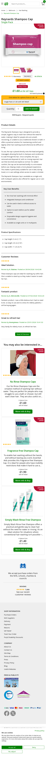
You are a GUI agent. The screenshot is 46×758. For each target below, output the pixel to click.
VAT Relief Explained (36, 93)
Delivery (7, 621)
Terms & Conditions (11, 656)
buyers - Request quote (23, 115)
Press (6, 659)
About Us (7, 647)
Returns (7, 628)
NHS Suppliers (9, 618)
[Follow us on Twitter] (13, 715)
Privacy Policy (9, 663)
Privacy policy (39, 731)
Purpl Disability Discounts (13, 637)
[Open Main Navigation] (2, 3)
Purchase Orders (10, 615)
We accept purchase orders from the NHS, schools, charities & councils (23, 576)
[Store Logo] (6, 4)
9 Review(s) (16, 76)
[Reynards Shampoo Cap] (16, 70)
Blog (5, 666)
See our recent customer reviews (23, 593)
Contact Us (8, 650)
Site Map (7, 653)
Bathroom (12, 10)
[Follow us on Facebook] (7, 715)
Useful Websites (10, 669)
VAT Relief (7, 631)
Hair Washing (23, 10)
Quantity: (11, 108)
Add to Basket (31, 109)
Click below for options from (21, 97)
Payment (7, 624)
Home (3, 10)
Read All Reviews (23, 334)
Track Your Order (10, 634)
